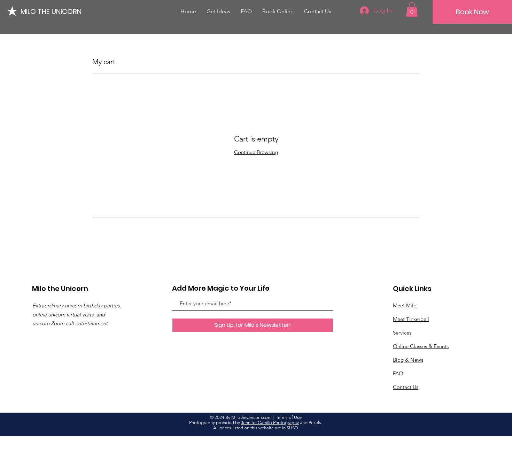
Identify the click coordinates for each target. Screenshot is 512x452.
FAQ (398, 373)
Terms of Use (289, 417)
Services (402, 332)
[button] (412, 9)
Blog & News (408, 360)
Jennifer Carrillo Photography (270, 422)
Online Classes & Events (421, 346)
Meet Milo (405, 305)
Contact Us (405, 387)
